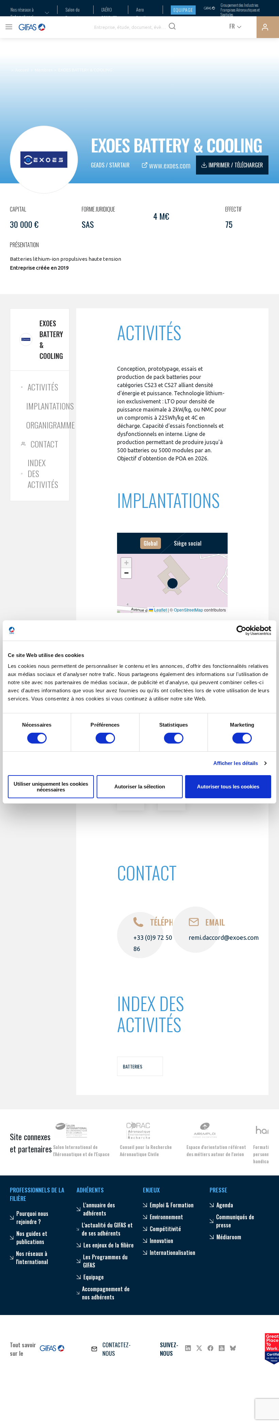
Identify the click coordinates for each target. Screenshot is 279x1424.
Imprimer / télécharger (236, 165)
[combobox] (25, 12)
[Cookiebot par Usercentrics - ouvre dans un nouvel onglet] (241, 630)
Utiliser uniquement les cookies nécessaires (51, 786)
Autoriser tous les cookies (228, 786)
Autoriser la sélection (139, 786)
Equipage (183, 9)
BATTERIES (132, 1066)
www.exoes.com (170, 165)
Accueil (22, 70)
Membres (43, 70)
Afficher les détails (235, 763)
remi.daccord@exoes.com (224, 937)
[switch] (105, 738)
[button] (126, 563)
